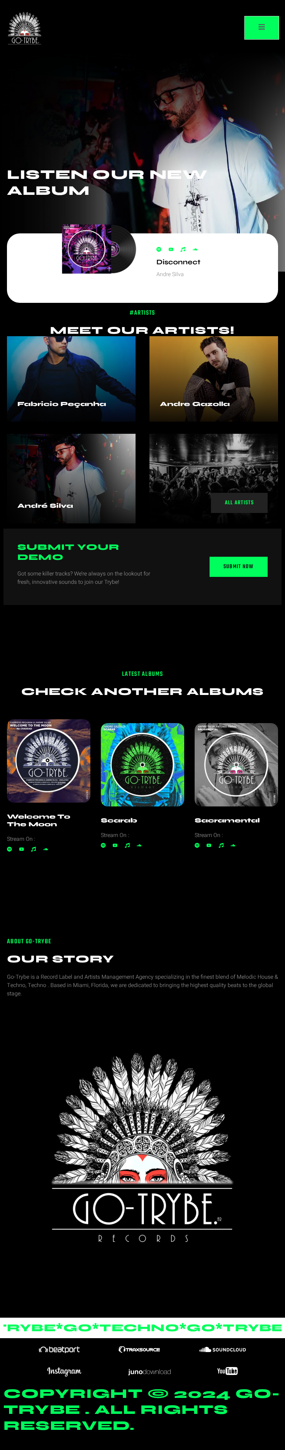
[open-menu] (261, 28)
